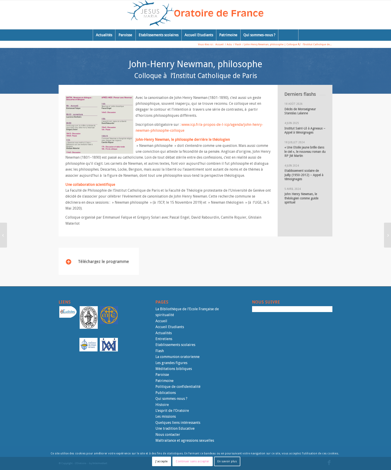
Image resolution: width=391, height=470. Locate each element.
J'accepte (161, 461)
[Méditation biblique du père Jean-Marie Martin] (3, 235)
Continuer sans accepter (192, 461)
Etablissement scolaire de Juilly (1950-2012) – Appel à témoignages (304, 175)
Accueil (161, 321)
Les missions (165, 416)
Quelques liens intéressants (177, 422)
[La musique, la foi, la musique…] (387, 235)
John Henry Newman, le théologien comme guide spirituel (301, 198)
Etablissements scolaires (175, 345)
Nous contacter (167, 434)
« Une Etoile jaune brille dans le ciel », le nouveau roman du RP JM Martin (305, 151)
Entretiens (163, 339)
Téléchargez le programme (103, 261)
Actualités (163, 333)
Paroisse (162, 374)
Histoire (162, 405)
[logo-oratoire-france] (195, 14)
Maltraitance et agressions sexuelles (184, 440)
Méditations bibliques (173, 369)
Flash (159, 351)
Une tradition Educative (175, 428)
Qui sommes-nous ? (171, 398)
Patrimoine (164, 381)
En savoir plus (227, 461)
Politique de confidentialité (177, 386)
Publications (165, 393)
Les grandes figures (171, 363)
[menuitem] (104, 35)
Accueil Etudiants (169, 327)
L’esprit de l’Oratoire (172, 410)
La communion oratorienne (177, 357)
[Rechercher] (288, 35)
